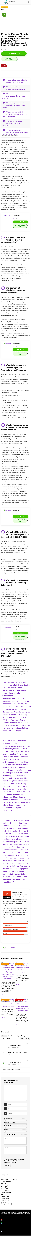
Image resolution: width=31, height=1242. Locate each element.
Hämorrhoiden (5, 1196)
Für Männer (4, 1185)
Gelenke (3, 1189)
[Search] (28, 2)
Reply (27, 1043)
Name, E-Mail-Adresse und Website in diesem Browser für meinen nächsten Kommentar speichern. (15, 1161)
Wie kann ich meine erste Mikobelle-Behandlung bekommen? (12, 123)
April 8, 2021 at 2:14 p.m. (13, 1064)
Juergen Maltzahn (14, 1062)
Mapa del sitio (24, 1215)
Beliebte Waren (5, 1181)
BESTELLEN (15, 53)
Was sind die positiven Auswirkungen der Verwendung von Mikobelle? (14, 96)
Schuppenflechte (5, 1204)
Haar (3, 9)
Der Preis (6, 1129)
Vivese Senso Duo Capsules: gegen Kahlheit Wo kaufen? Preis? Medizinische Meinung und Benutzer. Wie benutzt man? (22, 1018)
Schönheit (4, 1202)
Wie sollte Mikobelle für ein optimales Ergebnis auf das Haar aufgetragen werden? (14, 114)
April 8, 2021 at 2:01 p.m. (13, 1047)
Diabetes (3, 1183)
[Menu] (2, 2)
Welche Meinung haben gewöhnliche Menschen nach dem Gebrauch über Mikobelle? (15, 132)
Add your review (24, 940)
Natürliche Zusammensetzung (12, 1126)
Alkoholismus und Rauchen (8, 1179)
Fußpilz (3, 1187)
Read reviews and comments (12, 940)
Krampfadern (4, 1198)
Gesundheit (4, 1190)
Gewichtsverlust (5, 1192)
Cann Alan (12, 947)
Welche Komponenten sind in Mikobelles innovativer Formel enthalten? (13, 105)
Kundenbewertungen (9, 1122)
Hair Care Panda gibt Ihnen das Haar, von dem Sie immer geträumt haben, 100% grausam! (8, 1012)
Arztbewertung (8, 1118)
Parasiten (3, 1200)
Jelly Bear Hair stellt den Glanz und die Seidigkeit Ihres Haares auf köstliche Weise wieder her (22, 979)
